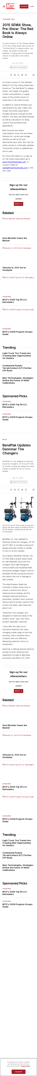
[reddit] (22, 75)
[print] (33, 75)
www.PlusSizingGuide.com (14, 162)
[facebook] (11, 75)
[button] (4, 6)
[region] (18, 1067)
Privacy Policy (25, 1066)
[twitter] (18, 75)
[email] (26, 75)
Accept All (18, 1071)
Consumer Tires (8, 19)
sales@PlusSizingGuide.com (14, 168)
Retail (4, 439)
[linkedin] (15, 75)
